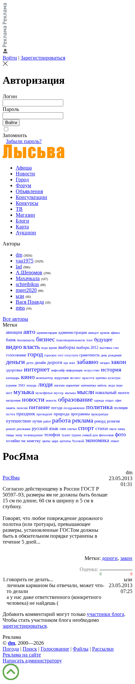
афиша (115, 332)
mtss (20, 308)
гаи (116, 348)
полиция (121, 407)
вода (44, 348)
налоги (123, 392)
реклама (82, 420)
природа (61, 413)
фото (120, 434)
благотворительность (70, 340)
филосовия (106, 435)
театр (18, 435)
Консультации (31, 197)
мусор (59, 393)
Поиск (30, 649)
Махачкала (28, 278)
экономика (97, 440)
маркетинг (73, 385)
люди (45, 384)
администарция (47, 332)
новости (33, 399)
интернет (37, 369)
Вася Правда (30, 302)
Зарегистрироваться (43, 58)
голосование (16, 355)
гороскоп (50, 355)
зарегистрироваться (25, 626)
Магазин (25, 215)
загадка (104, 363)
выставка (106, 348)
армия (104, 332)
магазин (59, 385)
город (35, 354)
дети (29, 363)
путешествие (18, 421)
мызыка (70, 393)
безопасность (26, 340)
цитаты (65, 441)
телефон (52, 434)
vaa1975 (24, 260)
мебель (102, 385)
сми (63, 428)
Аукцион (26, 232)
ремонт (10, 429)
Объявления (29, 191)
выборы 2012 (87, 347)
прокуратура (99, 414)
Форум (23, 185)
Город (22, 179)
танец (121, 429)
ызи (20, 296)
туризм (76, 435)
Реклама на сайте (22, 654)
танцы (10, 435)
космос (75, 378)
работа (61, 420)
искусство (92, 370)
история (111, 369)
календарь (13, 378)
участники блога (105, 614)
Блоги (22, 221)
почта (10, 414)
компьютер (44, 378)
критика (101, 378)
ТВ (19, 209)
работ (47, 421)
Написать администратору (32, 660)
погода (56, 407)
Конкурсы (27, 203)
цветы (46, 441)
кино (28, 376)
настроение (13, 400)
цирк (55, 441)
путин (37, 421)
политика (99, 406)
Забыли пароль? (24, 141)
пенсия (22, 408)
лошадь (31, 385)
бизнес (45, 339)
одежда (99, 400)
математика (88, 385)
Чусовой (78, 441)
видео (14, 346)
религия (113, 421)
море (119, 385)
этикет (114, 441)
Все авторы (15, 319)
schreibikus (27, 284)
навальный (106, 392)
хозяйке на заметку (23, 440)
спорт (86, 427)
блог (90, 340)
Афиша (24, 168)
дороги (54, 362)
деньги (15, 361)
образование (75, 399)
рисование (23, 429)
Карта (22, 226)
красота (88, 378)
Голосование (55, 649)
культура (114, 378)
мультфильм (43, 393)
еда (66, 363)
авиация (14, 332)
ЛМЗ (21, 385)
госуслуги (71, 355)
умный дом (90, 435)
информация (74, 370)
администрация (72, 332)
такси (112, 429)
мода (111, 385)
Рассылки (103, 649)
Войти (10, 58)
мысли (85, 391)
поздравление (74, 408)
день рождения (111, 355)
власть (31, 346)
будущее (103, 339)
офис (118, 400)
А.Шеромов (29, 272)
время (53, 348)
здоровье (14, 370)
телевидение (33, 435)
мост (9, 393)
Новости (25, 173)
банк (11, 339)
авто (29, 331)
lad (19, 266)
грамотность (89, 355)
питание (39, 407)
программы (80, 414)
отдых (109, 400)
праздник (25, 413)
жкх (72, 363)
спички (72, 429)
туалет (66, 435)
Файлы (80, 649)
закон (118, 361)
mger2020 (26, 290)
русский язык (45, 428)
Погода (11, 649)
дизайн (40, 362)
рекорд (100, 421)
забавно (87, 361)
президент (44, 414)
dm (19, 255)
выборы (66, 347)
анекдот (93, 332)
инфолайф (58, 370)
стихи (101, 428)
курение (11, 385)
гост (60, 355)
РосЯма (11, 477)
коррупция (61, 378)
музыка (23, 391)
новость (51, 400)
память (10, 408)
